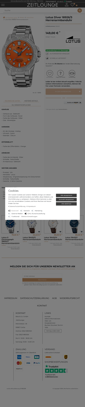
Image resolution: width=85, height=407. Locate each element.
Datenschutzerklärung (34, 298)
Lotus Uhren (30, 17)
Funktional (15, 216)
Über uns (48, 321)
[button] (73, 103)
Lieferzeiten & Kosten (52, 353)
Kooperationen (50, 323)
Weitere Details (31, 101)
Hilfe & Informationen (52, 319)
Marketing (38, 211)
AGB (54, 298)
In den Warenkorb (63, 91)
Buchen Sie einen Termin (54, 325)
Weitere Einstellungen (29, 216)
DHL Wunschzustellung (36, 214)
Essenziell (15, 211)
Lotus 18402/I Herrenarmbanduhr (74, 238)
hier (47, 86)
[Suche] (79, 10)
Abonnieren (42, 280)
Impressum (10, 298)
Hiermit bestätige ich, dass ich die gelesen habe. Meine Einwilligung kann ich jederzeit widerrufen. (43, 283)
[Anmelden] (66, 4)
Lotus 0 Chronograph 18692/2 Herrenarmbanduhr (11, 240)
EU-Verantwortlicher (21, 105)
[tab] (12, 100)
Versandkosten (62, 109)
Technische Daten (12, 101)
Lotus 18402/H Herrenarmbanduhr (53, 238)
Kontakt (42, 305)
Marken (22, 17)
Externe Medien (17, 214)
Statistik (27, 211)
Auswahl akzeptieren (66, 199)
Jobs (46, 327)
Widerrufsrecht (70, 298)
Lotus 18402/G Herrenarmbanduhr (32, 238)
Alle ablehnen (66, 204)
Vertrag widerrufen (53, 331)
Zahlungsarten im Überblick (26, 353)
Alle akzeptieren (66, 195)
